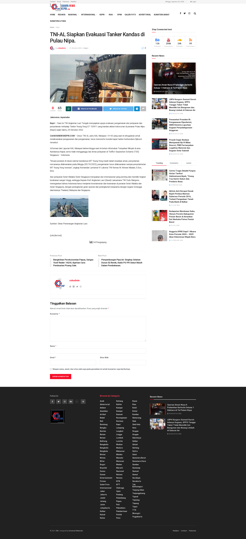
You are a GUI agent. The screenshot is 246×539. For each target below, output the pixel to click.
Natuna (119, 475)
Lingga (119, 434)
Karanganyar (121, 418)
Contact (52, 2)
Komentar (55, 314)
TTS (134, 510)
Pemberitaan (121, 511)
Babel (102, 418)
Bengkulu (104, 451)
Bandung (103, 424)
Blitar (102, 461)
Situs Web (104, 358)
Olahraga (120, 488)
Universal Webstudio (76, 531)
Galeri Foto (130, 15)
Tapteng (136, 500)
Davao (102, 471)
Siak (134, 421)
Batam (102, 434)
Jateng (103, 501)
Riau (111, 15)
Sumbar (135, 464)
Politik (119, 515)
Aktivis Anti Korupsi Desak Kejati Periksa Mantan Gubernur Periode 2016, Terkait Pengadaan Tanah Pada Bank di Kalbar (181, 196)
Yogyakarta (137, 517)
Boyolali (103, 468)
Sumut (135, 475)
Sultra (135, 451)
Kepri (102, 15)
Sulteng (135, 448)
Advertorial (145, 15)
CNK (57, 531)
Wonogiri (136, 513)
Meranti (119, 468)
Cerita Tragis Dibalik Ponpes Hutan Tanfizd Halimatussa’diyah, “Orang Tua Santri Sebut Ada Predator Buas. (182, 176)
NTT (118, 485)
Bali (101, 421)
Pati (118, 505)
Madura (119, 448)
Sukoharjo (136, 438)
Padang (119, 495)
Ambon (103, 408)
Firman (103, 481)
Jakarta (103, 495)
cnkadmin (62, 48)
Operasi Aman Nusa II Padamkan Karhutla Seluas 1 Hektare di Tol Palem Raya (180, 407)
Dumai (102, 475)
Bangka (103, 428)
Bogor (102, 464)
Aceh (102, 401)
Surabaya (136, 478)
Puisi (118, 518)
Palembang (121, 498)
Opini (119, 15)
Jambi (102, 498)
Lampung (120, 428)
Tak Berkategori (137, 486)
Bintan (102, 454)
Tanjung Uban (138, 490)
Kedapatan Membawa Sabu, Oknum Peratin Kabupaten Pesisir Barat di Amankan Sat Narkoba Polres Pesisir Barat (182, 216)
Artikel (103, 414)
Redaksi (73, 2)
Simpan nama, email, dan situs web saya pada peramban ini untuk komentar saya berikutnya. (91, 369)
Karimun (119, 421)
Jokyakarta (105, 508)
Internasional (88, 15)
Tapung (135, 503)
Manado (119, 458)
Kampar (119, 408)
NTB (118, 481)
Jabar (102, 491)
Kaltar (102, 518)
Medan (119, 464)
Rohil (134, 408)
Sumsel (135, 471)
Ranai (134, 401)
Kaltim (119, 404)
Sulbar (135, 441)
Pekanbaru (120, 508)
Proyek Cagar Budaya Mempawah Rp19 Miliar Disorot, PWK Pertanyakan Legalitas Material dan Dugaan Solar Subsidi (181, 145)
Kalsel (102, 515)
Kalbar (102, 511)
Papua (118, 501)
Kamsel (119, 414)
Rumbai (135, 414)
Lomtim (119, 441)
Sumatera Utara (58, 21)
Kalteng (119, 401)
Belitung (103, 441)
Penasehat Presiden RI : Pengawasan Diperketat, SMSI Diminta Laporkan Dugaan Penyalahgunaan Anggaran (180, 125)
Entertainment (106, 478)
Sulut (134, 454)
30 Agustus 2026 (161, 91)
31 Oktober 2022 (75, 48)
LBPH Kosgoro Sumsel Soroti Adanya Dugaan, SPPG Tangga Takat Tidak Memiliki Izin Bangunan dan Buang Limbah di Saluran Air (182, 104)
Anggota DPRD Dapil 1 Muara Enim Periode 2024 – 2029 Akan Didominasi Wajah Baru (182, 234)
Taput (134, 507)
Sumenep (136, 468)
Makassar (120, 451)
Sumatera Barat (162, 15)
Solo (134, 428)
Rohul (134, 411)
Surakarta (136, 481)
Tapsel (135, 497)
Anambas (104, 411)
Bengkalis (104, 444)
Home (52, 15)
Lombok (119, 438)
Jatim (102, 505)
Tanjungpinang (138, 493)
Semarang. (137, 418)
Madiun (119, 444)
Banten (103, 431)
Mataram (120, 461)
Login (194, 2)
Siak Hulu (136, 424)
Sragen (135, 431)
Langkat (119, 431)
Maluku (119, 454)
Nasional (72, 15)
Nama (53, 346)
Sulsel (135, 444)
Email (59, 2)
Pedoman (66, 2)
